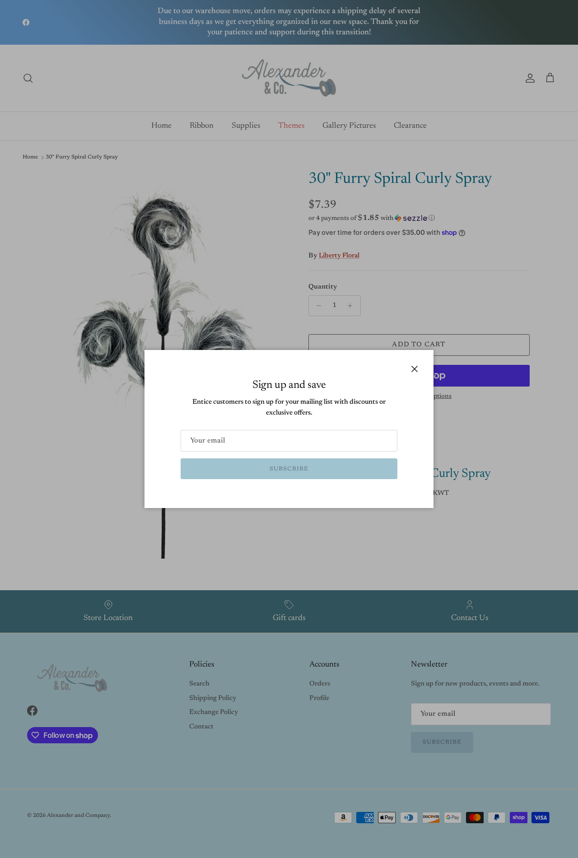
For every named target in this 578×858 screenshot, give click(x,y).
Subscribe (289, 469)
